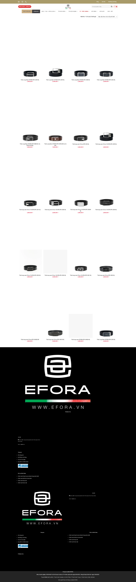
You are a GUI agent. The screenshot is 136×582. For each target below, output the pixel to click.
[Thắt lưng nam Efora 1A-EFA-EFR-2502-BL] (55, 261)
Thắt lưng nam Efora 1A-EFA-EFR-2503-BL (30, 275)
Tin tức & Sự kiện (21, 539)
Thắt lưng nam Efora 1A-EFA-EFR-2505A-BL (80, 210)
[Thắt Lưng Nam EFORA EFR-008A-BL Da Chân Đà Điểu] (30, 130)
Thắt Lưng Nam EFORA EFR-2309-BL (55, 80)
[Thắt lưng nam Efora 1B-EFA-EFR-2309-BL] (106, 130)
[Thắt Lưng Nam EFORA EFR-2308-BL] (81, 66)
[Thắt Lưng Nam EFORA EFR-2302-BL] (106, 66)
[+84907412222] (26, 2)
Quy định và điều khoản (23, 542)
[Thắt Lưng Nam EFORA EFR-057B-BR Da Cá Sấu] (55, 130)
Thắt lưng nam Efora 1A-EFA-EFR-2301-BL (30, 209)
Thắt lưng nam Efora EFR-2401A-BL (55, 339)
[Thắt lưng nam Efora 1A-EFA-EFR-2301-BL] (30, 196)
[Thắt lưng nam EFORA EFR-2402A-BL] (81, 326)
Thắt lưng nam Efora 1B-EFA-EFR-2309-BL (106, 144)
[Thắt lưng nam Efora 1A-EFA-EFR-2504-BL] (106, 196)
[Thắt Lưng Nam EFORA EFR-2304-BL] (30, 66)
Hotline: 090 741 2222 (72, 497)
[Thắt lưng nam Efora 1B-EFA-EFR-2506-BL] (55, 196)
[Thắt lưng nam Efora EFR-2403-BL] (106, 261)
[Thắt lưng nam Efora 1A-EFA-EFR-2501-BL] (81, 261)
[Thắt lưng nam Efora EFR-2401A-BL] (55, 326)
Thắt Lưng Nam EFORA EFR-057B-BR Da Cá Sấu (55, 144)
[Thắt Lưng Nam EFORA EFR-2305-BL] (106, 326)
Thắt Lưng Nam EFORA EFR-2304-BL (30, 80)
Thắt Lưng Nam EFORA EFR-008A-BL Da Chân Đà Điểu (30, 144)
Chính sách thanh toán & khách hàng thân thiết (79, 535)
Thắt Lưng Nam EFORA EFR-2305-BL (106, 339)
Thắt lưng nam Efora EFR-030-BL (80, 144)
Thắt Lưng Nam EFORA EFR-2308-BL (80, 80)
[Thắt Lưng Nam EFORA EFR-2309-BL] (55, 66)
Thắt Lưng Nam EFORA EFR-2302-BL (106, 80)
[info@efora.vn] (19, 2)
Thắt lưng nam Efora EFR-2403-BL (106, 275)
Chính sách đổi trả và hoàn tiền (76, 537)
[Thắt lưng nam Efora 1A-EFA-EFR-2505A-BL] (81, 196)
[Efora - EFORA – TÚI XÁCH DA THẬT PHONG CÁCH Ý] (68, 6)
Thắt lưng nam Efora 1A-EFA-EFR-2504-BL (106, 209)
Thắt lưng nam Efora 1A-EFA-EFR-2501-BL (80, 275)
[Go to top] (132, 579)
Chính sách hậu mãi (73, 539)
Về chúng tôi (21, 535)
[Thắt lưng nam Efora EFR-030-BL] (81, 130)
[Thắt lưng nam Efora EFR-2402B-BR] (30, 326)
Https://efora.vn (71, 500)
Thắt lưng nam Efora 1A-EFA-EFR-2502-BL (55, 275)
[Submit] (111, 6)
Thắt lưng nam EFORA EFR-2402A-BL (80, 339)
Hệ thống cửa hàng (22, 537)
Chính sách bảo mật (73, 541)
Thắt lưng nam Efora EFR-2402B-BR (30, 339)
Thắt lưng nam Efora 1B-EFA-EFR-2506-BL (55, 209)
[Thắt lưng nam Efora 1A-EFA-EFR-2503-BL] (30, 261)
